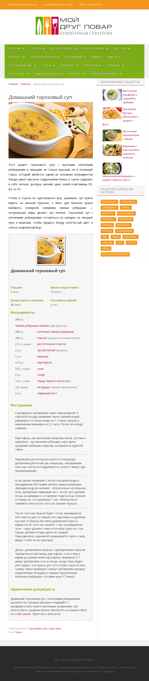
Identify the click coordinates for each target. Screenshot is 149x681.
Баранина (128, 201)
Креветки (125, 219)
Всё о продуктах (91, 4)
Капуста (108, 213)
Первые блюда (62, 48)
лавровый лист (47, 393)
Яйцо (106, 248)
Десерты (120, 48)
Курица (107, 225)
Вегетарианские (20, 65)
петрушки (43, 387)
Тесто (131, 242)
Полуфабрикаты (43, 57)
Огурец (107, 231)
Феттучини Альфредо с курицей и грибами (130, 96)
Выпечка (14, 57)
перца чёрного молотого (54, 381)
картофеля (44, 362)
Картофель (126, 213)
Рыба (115, 236)
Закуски (14, 48)
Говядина (109, 207)
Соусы (46, 65)
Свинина (130, 236)
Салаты (35, 48)
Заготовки (16, 74)
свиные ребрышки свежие (32, 325)
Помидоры (124, 231)
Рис (104, 236)
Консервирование (104, 74)
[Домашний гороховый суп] (50, 264)
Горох (18, 632)
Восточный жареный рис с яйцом (131, 135)
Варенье (74, 74)
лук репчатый (46, 350)
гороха (41, 338)
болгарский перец (115, 254)
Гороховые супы (38, 628)
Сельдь (107, 242)
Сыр (120, 242)
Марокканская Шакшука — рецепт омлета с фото (119, 178)
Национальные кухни (58, 4)
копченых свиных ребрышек (55, 331)
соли (40, 368)
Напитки (113, 65)
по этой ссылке (21, 614)
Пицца (96, 57)
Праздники (73, 57)
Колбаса (108, 219)
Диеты (112, 57)
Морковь (123, 225)
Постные (67, 65)
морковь (43, 356)
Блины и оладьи (46, 74)
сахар (41, 375)
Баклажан (109, 201)
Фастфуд (90, 65)
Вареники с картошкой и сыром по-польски (131, 151)
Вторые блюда (93, 48)
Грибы (125, 207)
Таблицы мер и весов (22, 4)
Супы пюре (55, 628)
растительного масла (51, 344)
